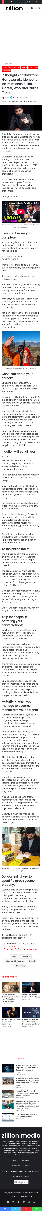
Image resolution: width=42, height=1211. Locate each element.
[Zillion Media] (14, 7)
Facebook (8, 949)
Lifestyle (24, 67)
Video (30, 67)
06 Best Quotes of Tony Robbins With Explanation (11, 1022)
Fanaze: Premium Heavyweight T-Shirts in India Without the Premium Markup (10, 998)
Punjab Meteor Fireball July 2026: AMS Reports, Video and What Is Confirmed (27, 1093)
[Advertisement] (21, 36)
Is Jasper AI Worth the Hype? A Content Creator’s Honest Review (31, 1022)
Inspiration (12, 67)
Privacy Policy (14, 1196)
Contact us (26, 1165)
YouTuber (21, 966)
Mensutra (26, 956)
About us (16, 1161)
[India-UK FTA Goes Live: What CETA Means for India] (8, 1117)
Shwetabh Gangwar (16, 961)
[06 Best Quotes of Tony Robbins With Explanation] (11, 1012)
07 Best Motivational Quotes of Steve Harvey (31, 996)
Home (6, 63)
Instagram (32, 949)
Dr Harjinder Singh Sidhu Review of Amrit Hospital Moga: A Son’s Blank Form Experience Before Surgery (27, 1081)
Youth (36, 67)
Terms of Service (26, 1196)
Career (5, 67)
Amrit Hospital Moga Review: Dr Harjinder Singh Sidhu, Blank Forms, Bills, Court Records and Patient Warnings (27, 1105)
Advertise (25, 1161)
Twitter (18, 949)
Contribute (16, 1165)
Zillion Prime (7, 71)
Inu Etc (7, 98)
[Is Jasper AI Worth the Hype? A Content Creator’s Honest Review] (31, 1012)
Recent (21, 1058)
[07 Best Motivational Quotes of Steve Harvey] (31, 987)
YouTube (11, 946)
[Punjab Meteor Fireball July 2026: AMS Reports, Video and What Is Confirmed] (8, 1094)
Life (10, 63)
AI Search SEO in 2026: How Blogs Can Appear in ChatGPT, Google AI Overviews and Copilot (27, 1068)
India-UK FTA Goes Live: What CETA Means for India (26, 1115)
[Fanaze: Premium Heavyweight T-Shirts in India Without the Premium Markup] (11, 987)
